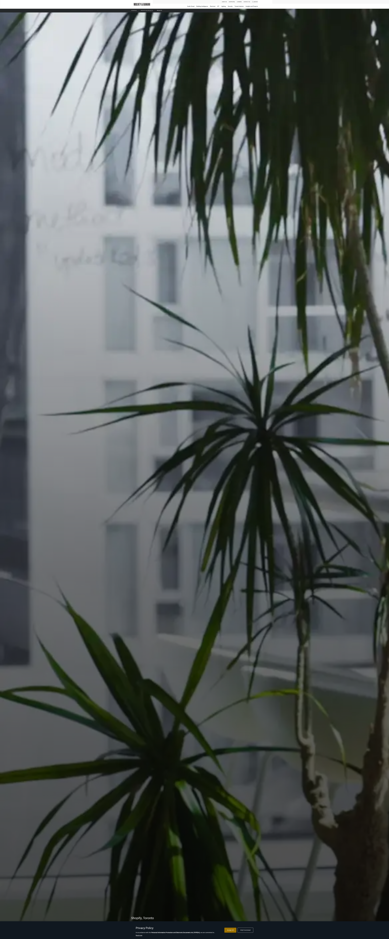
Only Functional (245, 930)
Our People (232, 2)
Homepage (134, 10)
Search (255, 2)
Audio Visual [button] (190, 6)
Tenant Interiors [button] (239, 6)
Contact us (247, 2)
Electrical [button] (212, 6)
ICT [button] (218, 6)
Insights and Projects (147, 10)
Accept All (230, 930)
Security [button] (230, 6)
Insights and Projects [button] (252, 6)
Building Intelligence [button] (202, 6)
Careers (239, 2)
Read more (139, 935)
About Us (224, 2)
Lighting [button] (223, 6)
